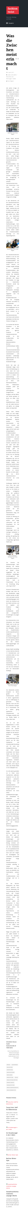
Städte (14, 78)
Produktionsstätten (12, 1080)
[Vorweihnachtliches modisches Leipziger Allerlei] (12, 1186)
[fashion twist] (12, 10)
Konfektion (10, 1069)
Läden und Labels (12, 75)
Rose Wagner (10, 81)
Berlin (8, 1064)
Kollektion (9, 1067)
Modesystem (10, 1077)
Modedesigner (10, 1072)
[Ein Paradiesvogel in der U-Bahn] (12, 1128)
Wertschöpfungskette (12, 1087)
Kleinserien (15, 1064)
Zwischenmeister (11, 1090)
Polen (16, 1077)
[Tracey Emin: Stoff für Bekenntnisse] (12, 1103)
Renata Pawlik (10, 1082)
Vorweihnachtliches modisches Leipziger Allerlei (12, 1194)
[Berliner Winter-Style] (12, 1155)
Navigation (11, 23)
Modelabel (9, 1075)
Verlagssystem (10, 1085)
